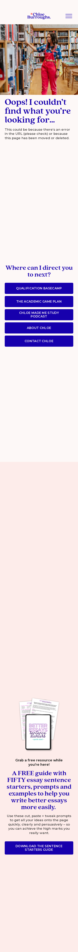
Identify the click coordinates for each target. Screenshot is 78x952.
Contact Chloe (39, 341)
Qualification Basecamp (39, 288)
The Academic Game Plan (39, 301)
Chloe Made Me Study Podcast (39, 314)
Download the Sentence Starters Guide (39, 848)
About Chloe (39, 328)
